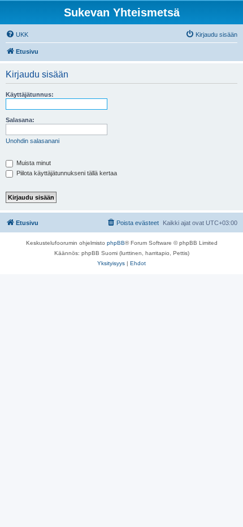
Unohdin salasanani (32, 140)
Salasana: (20, 119)
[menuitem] (17, 34)
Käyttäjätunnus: (30, 94)
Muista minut (33, 162)
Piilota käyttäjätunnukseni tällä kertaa (66, 173)
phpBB (116, 243)
